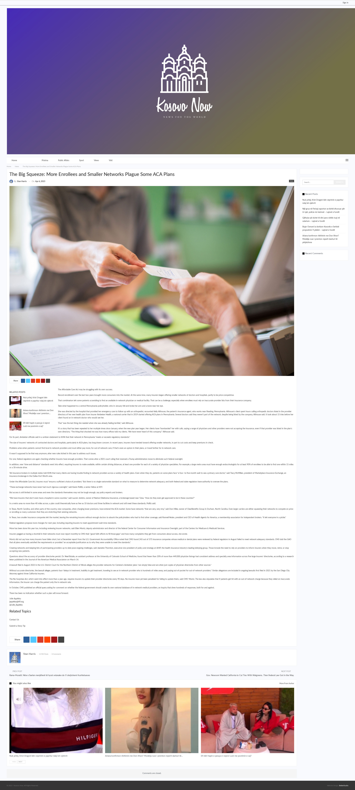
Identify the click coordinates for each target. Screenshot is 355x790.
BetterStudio (343, 785)
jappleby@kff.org (16, 602)
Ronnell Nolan (168, 518)
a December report (69, 539)
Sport (81, 160)
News (29, 160)
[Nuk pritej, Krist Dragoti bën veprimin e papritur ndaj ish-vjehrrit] (15, 400)
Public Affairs (63, 160)
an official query (40, 588)
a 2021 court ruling (107, 459)
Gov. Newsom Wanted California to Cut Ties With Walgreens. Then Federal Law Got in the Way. (250, 675)
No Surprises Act (20, 579)
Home (14, 160)
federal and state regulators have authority (192, 482)
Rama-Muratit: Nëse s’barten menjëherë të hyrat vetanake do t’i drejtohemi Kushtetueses (49, 675)
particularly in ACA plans (77, 443)
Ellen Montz (80, 528)
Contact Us (14, 620)
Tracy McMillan (236, 473)
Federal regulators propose (20, 523)
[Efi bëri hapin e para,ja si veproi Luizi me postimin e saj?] (15, 426)
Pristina (45, 160)
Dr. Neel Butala (68, 557)
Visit (110, 160)
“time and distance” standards (36, 465)
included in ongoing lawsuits (243, 571)
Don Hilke (173, 509)
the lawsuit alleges (42, 571)
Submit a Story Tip (17, 626)
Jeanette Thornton (105, 548)
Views (96, 160)
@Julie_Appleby (16, 605)
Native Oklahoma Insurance (106, 498)
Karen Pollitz (77, 487)
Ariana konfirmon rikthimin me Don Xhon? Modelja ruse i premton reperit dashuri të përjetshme (320, 239)
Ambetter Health (104, 415)
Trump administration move (141, 459)
